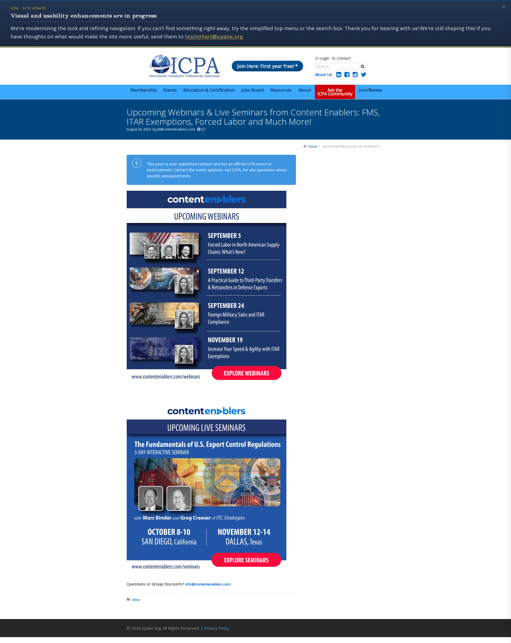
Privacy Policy (216, 628)
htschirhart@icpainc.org (214, 36)
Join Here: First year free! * (267, 66)
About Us (323, 74)
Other (136, 600)
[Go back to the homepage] (184, 66)
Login (324, 58)
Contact (344, 58)
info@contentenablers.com (208, 584)
